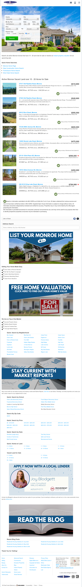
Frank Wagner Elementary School (49, 399)
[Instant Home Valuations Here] (41, 300)
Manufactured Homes (46, 439)
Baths (34, 22)
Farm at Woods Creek (12, 340)
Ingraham (9, 344)
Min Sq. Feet (9, 22)
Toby (57, 566)
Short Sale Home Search (11, 73)
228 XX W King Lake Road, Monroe (31, 184)
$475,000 (75, 141)
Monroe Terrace (28, 347)
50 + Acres (61, 448)
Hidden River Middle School (48, 402)
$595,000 (75, 113)
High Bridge (44, 342)
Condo (14, 33)
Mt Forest (43, 347)
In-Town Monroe (28, 344)
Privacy (40, 585)
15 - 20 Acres (27, 448)
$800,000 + (10, 427)
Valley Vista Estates (29, 352)
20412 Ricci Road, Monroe (28, 112)
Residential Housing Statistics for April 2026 (52, 544)
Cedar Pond (44, 335)
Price (7, 27)
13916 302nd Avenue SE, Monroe (30, 170)
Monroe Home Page (9, 66)
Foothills (60, 340)
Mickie (57, 564)
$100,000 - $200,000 (29, 423)
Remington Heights (29, 349)
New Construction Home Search (13, 68)
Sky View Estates (45, 349)
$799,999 (74, 184)
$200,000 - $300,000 (46, 423)
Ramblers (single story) (13, 434)
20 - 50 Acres (44, 448)
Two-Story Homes (45, 434)
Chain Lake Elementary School (15, 399)
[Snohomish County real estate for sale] (63, 576)
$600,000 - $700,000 (46, 425)
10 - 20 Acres (10, 457)
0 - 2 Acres (9, 446)
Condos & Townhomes (12, 437)
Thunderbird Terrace (12, 352)
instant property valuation (62, 55)
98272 (8, 416)
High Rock (60, 342)
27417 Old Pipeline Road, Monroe (30, 84)
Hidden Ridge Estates (29, 342)
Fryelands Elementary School (14, 402)
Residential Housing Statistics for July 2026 (18, 541)
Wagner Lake (44, 352)
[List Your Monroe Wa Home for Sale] (41, 248)
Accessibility (29, 585)
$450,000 (75, 170)
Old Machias (61, 347)
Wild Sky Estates (62, 352)
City (25, 17)
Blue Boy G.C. (27, 335)
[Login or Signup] (75, 2)
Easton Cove (61, 337)
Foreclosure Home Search (11, 70)
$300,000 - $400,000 (63, 423)
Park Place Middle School (47, 406)
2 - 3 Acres (26, 446)
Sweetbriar (61, 349)
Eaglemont (43, 337)
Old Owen (9, 349)
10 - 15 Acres (10, 448)
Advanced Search (25, 38)
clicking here (9, 499)
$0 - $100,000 (10, 423)
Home (8, 33)
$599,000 (74, 156)
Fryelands (9, 342)
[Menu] (79, 2)
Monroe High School (12, 406)
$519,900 (75, 84)
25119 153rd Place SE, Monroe (29, 155)
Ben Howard (10, 335)
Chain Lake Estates (29, 337)
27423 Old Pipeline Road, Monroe (30, 98)
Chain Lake (10, 337)
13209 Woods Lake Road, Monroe (30, 141)
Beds (25, 22)
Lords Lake (10, 347)
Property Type (9, 31)
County (8, 17)
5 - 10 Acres (61, 446)
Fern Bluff (26, 340)
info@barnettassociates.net (66, 567)
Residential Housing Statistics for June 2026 (52, 541)
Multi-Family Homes (12, 439)
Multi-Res (21, 33)
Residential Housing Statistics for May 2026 (18, 544)
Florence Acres (45, 340)
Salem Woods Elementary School (15, 409)
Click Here (46, 391)
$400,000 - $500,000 (12, 425)
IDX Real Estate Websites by (9, 585)
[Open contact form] (71, 2)
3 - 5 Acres (44, 446)
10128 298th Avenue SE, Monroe (30, 127)
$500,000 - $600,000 (29, 425)
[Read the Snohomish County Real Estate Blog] (41, 520)
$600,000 (75, 127)
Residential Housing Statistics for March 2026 (18, 546)
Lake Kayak (61, 344)
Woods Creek (10, 354)
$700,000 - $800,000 (63, 425)
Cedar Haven (61, 335)
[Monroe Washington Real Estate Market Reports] (34, 373)
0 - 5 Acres (9, 455)
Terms (35, 585)
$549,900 (75, 98)
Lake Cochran (44, 344)
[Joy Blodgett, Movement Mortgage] (41, 479)
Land (28, 33)
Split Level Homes (45, 437)
